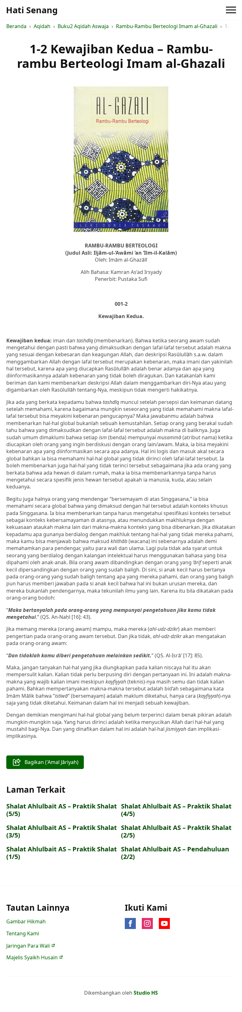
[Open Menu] (231, 10)
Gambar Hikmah (26, 921)
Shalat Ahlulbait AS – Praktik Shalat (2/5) (176, 831)
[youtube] (164, 923)
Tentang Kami (22, 933)
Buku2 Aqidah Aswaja (83, 26)
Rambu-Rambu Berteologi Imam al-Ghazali (166, 26)
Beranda (16, 26)
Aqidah (42, 26)
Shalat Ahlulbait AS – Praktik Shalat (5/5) (61, 810)
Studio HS (146, 992)
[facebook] (130, 923)
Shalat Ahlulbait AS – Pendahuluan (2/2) (175, 853)
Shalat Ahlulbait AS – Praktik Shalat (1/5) (61, 853)
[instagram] (147, 923)
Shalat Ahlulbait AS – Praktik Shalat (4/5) (176, 810)
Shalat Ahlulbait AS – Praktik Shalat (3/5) (61, 831)
